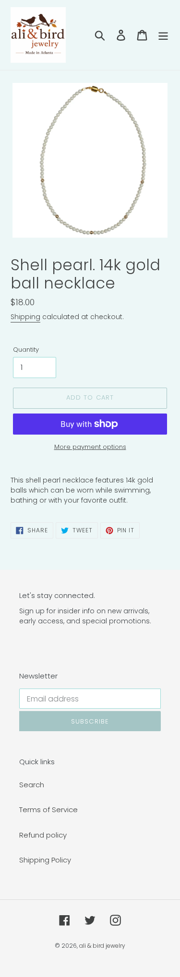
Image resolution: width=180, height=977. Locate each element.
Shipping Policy (45, 860)
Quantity (26, 349)
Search (31, 785)
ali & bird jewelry (102, 946)
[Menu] (163, 34)
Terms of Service (48, 810)
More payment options (90, 446)
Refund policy (43, 835)
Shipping (25, 317)
